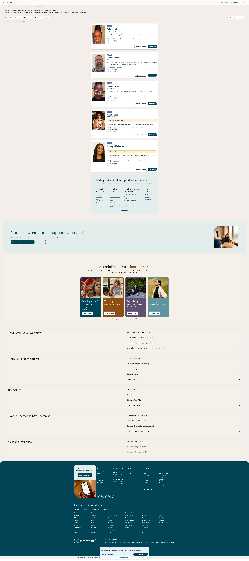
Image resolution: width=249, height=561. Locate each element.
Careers (146, 480)
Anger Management (99, 200)
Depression (99, 197)
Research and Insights (118, 483)
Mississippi (111, 530)
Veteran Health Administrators (162, 480)
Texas (143, 530)
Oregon (144, 515)
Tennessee (145, 527)
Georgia (93, 515)
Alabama (76, 515)
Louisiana (111, 513)
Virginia (161, 513)
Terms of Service (87, 557)
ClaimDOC (112, 203)
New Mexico (128, 525)
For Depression (100, 478)
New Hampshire (129, 520)
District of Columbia (79, 530)
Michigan (110, 522)
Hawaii (93, 518)
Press (145, 484)
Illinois (93, 525)
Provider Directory (117, 474)
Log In (129, 473)
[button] (22, 242)
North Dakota (129, 515)
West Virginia (163, 522)
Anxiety (98, 195)
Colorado (76, 525)
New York (127, 530)
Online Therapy (100, 471)
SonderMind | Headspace (162, 476)
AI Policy (146, 482)
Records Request (148, 489)
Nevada (127, 527)
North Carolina (129, 513)
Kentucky (93, 532)
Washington (162, 518)
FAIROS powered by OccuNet (115, 205)
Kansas (93, 530)
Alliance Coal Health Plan (115, 197)
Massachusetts (112, 515)
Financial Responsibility (97, 557)
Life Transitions (100, 205)
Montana (110, 532)
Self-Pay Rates (116, 486)
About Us (146, 471)
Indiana (93, 527)
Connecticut (77, 527)
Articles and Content (118, 481)
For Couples (100, 480)
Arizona (76, 520)
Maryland (110, 518)
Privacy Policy (80, 557)
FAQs (145, 473)
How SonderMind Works (118, 477)
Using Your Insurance (118, 479)
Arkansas (76, 518)
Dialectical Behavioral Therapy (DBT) (132, 205)
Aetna (111, 195)
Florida (93, 513)
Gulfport (147, 197)
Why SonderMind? (225, 2)
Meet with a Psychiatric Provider (118, 471)
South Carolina (146, 522)
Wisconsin (162, 520)
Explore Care (234, 2)
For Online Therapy (103, 509)
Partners (146, 487)
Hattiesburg (148, 195)
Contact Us (146, 475)
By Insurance (85, 509)
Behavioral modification (130, 200)
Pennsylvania (146, 518)
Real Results (147, 478)
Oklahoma (145, 513)
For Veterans (100, 482)
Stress (97, 203)
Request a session (140, 46)
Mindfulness (127, 198)
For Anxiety (99, 475)
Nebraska (128, 518)
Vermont (161, 515)
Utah (143, 532)
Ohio (126, 532)
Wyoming (162, 525)
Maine (110, 520)
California (77, 522)
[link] (124, 36)
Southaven (148, 199)
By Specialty (93, 509)
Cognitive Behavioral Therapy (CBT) (131, 195)
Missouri (110, 527)
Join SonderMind (132, 471)
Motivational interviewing (131, 203)
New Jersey (128, 522)
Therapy (99, 468)
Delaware (76, 532)
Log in (242, 2)
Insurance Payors (163, 473)
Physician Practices (164, 471)
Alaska (76, 513)
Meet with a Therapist (118, 468)
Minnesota (111, 525)
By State (77, 509)
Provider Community (133, 468)
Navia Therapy (162, 482)
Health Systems (163, 468)
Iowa (92, 520)
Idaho (92, 522)
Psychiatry (99, 473)
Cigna (111, 200)
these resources (127, 544)
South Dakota (146, 525)
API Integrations (163, 485)
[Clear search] (33, 17)
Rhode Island (146, 520)
